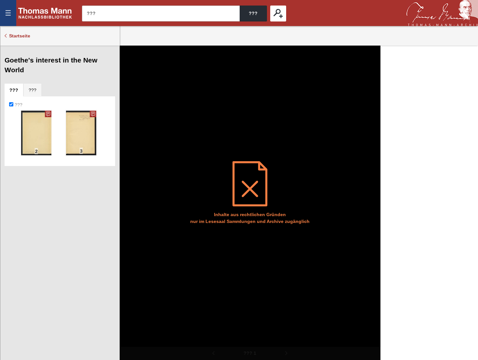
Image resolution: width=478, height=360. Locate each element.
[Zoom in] (129, 94)
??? (45, 13)
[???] (278, 13)
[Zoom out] (129, 55)
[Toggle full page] (129, 114)
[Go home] (129, 75)
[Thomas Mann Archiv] (442, 13)
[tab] (14, 90)
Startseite (19, 35)
